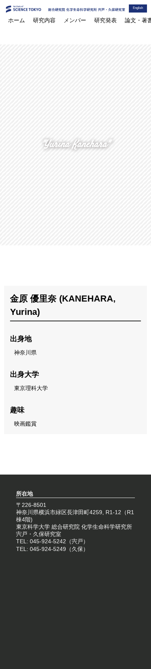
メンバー (75, 20)
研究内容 (44, 20)
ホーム (16, 20)
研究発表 (105, 20)
